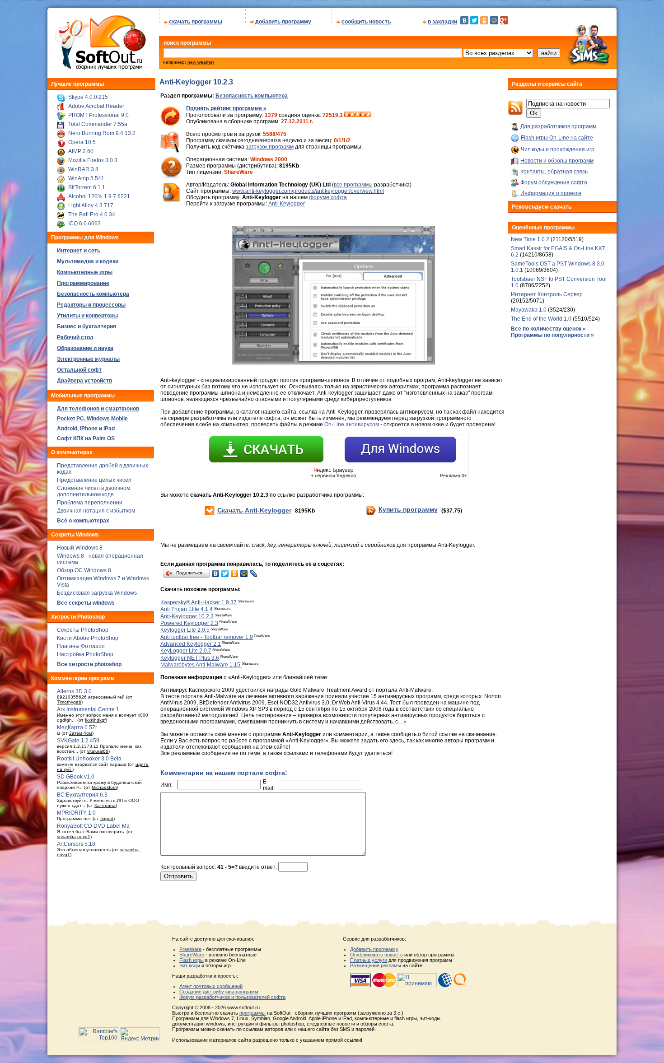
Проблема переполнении (89, 502)
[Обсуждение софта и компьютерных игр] (591, 67)
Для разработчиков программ (558, 126)
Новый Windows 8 (80, 548)
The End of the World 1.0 (541, 319)
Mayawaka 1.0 (529, 310)
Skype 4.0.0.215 (88, 97)
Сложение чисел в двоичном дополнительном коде (93, 491)
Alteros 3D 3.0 (74, 691)
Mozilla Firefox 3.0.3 (92, 160)
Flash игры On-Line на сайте (557, 138)
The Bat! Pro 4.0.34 (91, 214)
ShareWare (191, 954)
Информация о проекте (550, 193)
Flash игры (191, 960)
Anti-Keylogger (286, 203)
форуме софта (328, 197)
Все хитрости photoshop (89, 664)
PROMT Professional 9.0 (98, 115)
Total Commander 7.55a (97, 124)
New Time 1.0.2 (530, 239)
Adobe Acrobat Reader (96, 106)
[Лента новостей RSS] (515, 113)
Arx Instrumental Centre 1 (88, 709)
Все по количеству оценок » (548, 329)
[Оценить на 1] (347, 115)
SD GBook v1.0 (75, 777)
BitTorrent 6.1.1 (86, 187)
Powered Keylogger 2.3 (189, 623)
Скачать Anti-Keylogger (254, 510)
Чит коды (189, 965)
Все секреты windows (86, 603)
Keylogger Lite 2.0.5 (185, 630)
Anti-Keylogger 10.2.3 (187, 616)
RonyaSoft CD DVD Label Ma (93, 826)
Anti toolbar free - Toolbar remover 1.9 (206, 637)
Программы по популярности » (552, 335)
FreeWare (190, 949)
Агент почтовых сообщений (211, 986)
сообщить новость (366, 22)
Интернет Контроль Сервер (547, 294)
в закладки (442, 22)
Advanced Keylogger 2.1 (190, 644)
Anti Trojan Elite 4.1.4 (186, 609)
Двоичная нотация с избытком (96, 511)
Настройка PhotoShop (85, 654)
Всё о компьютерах (83, 521)
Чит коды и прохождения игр (557, 149)
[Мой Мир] (494, 20)
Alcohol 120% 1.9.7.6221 (99, 196)
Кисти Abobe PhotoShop (87, 638)
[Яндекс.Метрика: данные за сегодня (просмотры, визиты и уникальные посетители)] (139, 1034)
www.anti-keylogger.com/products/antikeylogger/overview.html (308, 191)
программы (252, 1013)
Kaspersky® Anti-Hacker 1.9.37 (198, 602)
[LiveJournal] (253, 573)
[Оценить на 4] (363, 115)
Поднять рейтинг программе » (226, 108)
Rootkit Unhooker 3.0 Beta (89, 758)
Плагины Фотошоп (81, 646)
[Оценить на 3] (357, 115)
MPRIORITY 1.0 (76, 813)
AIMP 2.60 (81, 151)
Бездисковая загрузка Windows (97, 593)
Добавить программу (374, 949)
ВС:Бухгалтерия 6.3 (82, 795)
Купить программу (408, 509)
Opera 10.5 (82, 142)
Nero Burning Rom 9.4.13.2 (102, 133)
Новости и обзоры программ (557, 161)
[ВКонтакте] (464, 20)
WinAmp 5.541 (86, 178)
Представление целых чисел (94, 480)
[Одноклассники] (484, 20)
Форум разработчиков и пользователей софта (232, 997)
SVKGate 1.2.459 (78, 740)
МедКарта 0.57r (77, 727)
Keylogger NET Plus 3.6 (189, 658)
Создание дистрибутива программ (218, 991)
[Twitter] (474, 20)
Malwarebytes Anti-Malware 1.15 (201, 665)
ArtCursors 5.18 (76, 844)
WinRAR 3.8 (83, 169)
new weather (200, 62)
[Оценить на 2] (352, 115)
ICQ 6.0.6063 (84, 223)
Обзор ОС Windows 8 (84, 570)
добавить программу (283, 22)
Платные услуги (368, 960)
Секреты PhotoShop (82, 630)
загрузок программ (270, 147)
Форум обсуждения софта (553, 182)
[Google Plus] (504, 20)
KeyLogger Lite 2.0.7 (185, 651)
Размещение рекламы (375, 965)
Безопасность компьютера (251, 96)
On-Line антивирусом (351, 424)
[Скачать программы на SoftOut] (98, 70)
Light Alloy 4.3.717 (90, 205)
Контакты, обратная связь (554, 171)
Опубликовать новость (376, 954)
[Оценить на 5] (368, 115)
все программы (353, 185)
